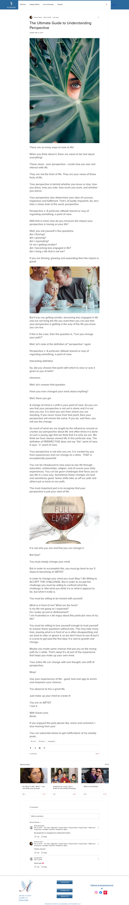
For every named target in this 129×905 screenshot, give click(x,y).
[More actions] (98, 17)
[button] (106, 4)
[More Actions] (98, 827)
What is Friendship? (91, 786)
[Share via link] (44, 748)
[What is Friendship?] (95, 775)
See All (107, 764)
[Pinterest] (105, 892)
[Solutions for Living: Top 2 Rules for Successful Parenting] (64, 775)
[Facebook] (101, 892)
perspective (51, 741)
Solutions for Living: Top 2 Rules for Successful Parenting (64, 787)
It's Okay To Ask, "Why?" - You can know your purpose (33, 787)
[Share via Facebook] (30, 748)
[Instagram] (96, 892)
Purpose (60, 4)
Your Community (48, 4)
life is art (33, 741)
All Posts (23, 4)
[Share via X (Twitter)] (35, 748)
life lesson (42, 741)
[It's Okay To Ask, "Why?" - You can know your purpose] (34, 775)
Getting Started (34, 4)
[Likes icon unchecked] (35, 836)
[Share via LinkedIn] (40, 748)
